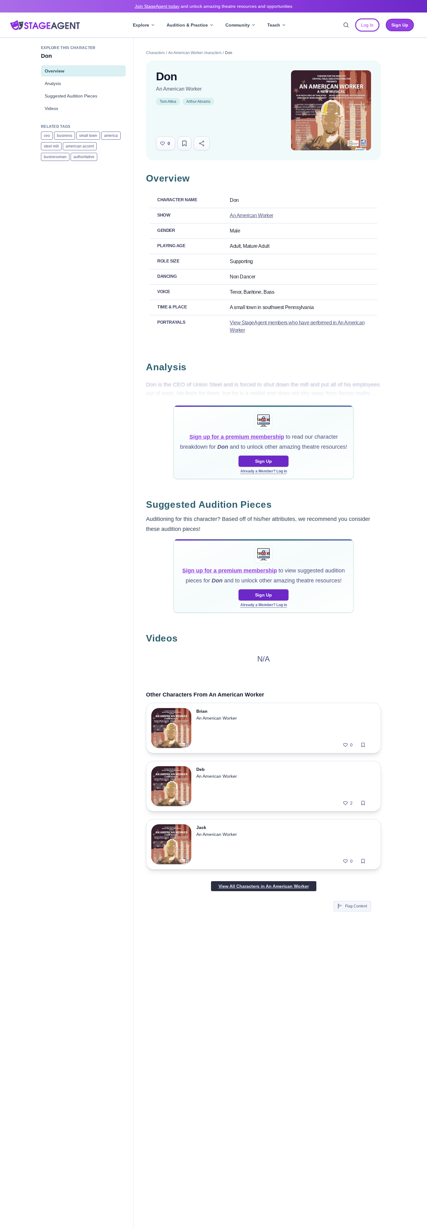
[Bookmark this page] (184, 143)
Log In (367, 24)
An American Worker (179, 89)
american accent (80, 146)
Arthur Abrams (198, 101)
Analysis (53, 83)
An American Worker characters (195, 53)
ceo (47, 135)
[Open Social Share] (202, 143)
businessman (55, 157)
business (64, 135)
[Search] (346, 25)
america (111, 135)
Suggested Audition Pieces (71, 95)
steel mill (51, 146)
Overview (54, 70)
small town (88, 135)
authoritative (83, 157)
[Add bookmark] (363, 745)
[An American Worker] (331, 110)
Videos (51, 108)
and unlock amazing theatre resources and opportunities (213, 6)
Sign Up (263, 461)
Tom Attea (168, 101)
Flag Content (356, 906)
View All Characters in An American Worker (264, 886)
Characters (155, 53)
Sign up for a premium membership (236, 437)
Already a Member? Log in (263, 471)
